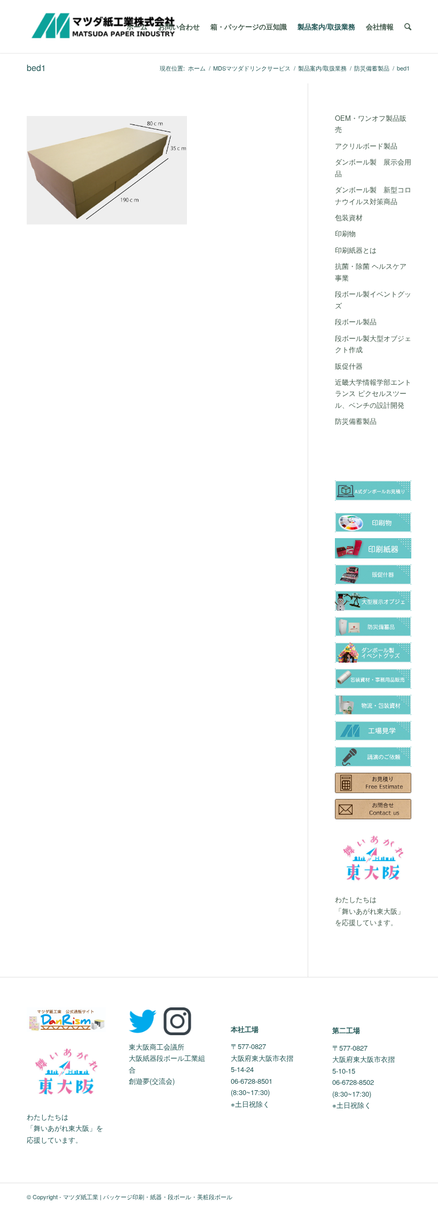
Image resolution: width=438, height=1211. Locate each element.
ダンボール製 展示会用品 (373, 167)
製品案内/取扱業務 (326, 26)
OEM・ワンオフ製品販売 (370, 123)
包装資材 (349, 217)
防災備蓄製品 (371, 68)
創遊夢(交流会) (152, 1081)
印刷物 (345, 233)
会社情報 (380, 26)
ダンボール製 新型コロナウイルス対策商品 (373, 195)
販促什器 (349, 366)
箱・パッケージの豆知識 (248, 26)
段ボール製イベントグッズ (373, 299)
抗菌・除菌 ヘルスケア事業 (370, 271)
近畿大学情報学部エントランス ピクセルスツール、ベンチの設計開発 (373, 393)
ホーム (137, 26)
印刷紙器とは (356, 250)
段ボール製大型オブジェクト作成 (373, 343)
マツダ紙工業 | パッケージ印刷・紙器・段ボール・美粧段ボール (147, 1196)
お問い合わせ (179, 26)
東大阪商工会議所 (156, 1047)
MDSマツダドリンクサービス (252, 68)
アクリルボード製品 (366, 146)
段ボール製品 (356, 321)
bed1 (36, 67)
